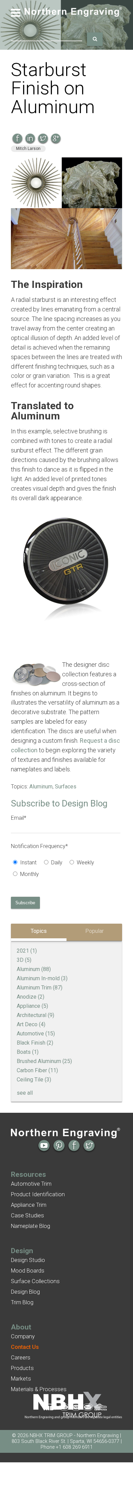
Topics (39, 931)
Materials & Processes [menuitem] (38, 1389)
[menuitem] (25, 1347)
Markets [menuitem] (21, 1378)
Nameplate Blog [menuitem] (30, 1226)
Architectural (35, 1015)
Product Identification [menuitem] (38, 1194)
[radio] (26, 863)
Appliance (32, 1006)
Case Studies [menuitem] (27, 1215)
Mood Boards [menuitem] (27, 1270)
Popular (94, 931)
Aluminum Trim (39, 987)
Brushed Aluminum (44, 1061)
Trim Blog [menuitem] (22, 1302)
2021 (27, 951)
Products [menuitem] (22, 1368)
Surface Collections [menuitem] (35, 1281)
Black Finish (35, 1043)
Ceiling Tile (34, 1079)
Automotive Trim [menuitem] (31, 1184)
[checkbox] (65, 869)
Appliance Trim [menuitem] (28, 1205)
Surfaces (65, 786)
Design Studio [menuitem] (28, 1260)
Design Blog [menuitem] (25, 1292)
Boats (28, 1052)
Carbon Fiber (37, 1070)
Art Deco (31, 1024)
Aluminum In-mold (42, 978)
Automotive (36, 1033)
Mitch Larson (28, 148)
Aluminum (41, 786)
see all (25, 1093)
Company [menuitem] (23, 1336)
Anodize (30, 997)
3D (24, 960)
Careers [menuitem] (20, 1357)
